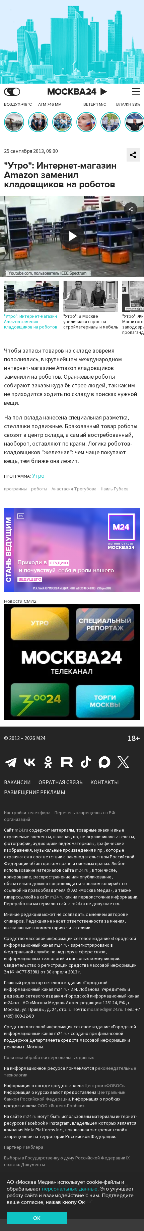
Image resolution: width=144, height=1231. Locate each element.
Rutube (67, 762)
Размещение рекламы (34, 792)
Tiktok (85, 762)
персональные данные (69, 1189)
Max (104, 762)
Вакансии (17, 782)
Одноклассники (48, 762)
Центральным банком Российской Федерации (65, 1096)
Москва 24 (72, 92)
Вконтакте (29, 762)
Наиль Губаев (115, 489)
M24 (41, 738)
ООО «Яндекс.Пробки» (61, 1106)
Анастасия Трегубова (74, 489)
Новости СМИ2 (20, 601)
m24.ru (21, 830)
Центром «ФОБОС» (104, 1085)
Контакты (104, 782)
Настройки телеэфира (27, 813)
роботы (39, 489)
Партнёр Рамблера (23, 1147)
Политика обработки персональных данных (49, 1057)
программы (15, 489)
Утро (38, 476)
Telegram (10, 762)
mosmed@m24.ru (104, 1009)
